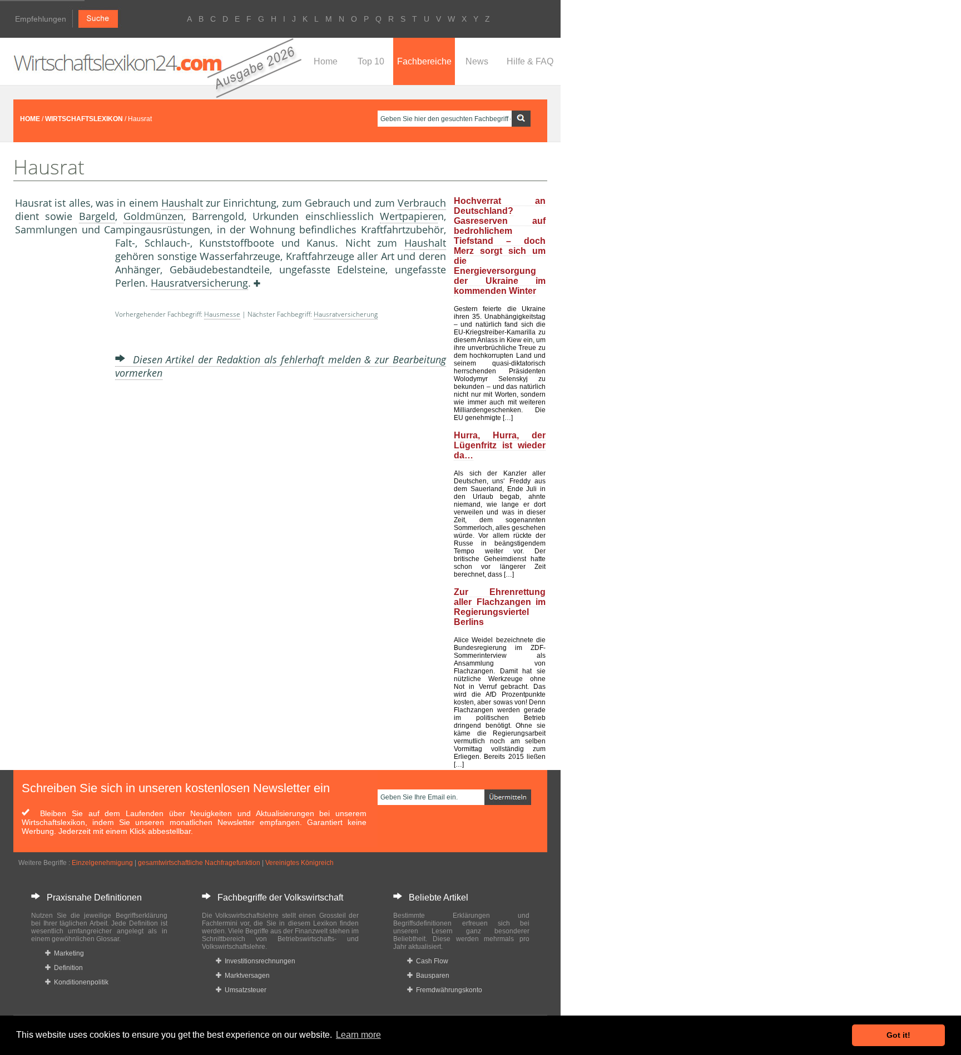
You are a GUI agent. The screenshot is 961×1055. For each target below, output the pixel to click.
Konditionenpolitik (79, 982)
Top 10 (371, 61)
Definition (67, 968)
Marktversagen (245, 975)
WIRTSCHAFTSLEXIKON (84, 119)
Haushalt (182, 202)
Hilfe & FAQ (530, 61)
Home (326, 61)
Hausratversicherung (199, 282)
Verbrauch (422, 202)
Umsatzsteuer (243, 990)
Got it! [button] (898, 1035)
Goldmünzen (153, 216)
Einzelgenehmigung (102, 863)
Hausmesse (222, 314)
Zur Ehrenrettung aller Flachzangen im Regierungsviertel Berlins (500, 607)
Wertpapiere (409, 216)
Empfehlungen (40, 18)
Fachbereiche (424, 61)
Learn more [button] (358, 1034)
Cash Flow (430, 961)
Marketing (67, 953)
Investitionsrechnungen (258, 961)
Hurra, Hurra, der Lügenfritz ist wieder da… (500, 445)
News (476, 61)
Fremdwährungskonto (447, 990)
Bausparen (431, 975)
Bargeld (97, 216)
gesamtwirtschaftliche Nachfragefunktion (199, 863)
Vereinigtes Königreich (299, 863)
